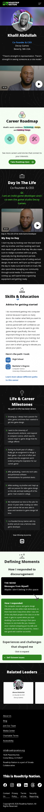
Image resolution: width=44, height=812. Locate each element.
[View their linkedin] (22, 541)
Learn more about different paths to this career (21, 378)
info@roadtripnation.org (14, 750)
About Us (7, 716)
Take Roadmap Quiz (19, 162)
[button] (38, 84)
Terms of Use (23, 795)
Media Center (9, 730)
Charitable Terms (10, 735)
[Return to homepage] (11, 3)
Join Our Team (9, 725)
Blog (5, 721)
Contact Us (6, 795)
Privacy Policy (15, 795)
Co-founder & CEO (22, 42)
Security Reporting (33, 795)
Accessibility (8, 740)
